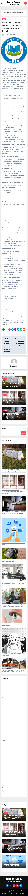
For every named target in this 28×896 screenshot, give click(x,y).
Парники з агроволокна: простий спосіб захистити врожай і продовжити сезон (13, 383)
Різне (4, 19)
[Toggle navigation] (1, 3)
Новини (4, 740)
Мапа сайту (23, 893)
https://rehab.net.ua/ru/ (8, 109)
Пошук (4, 428)
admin (8, 34)
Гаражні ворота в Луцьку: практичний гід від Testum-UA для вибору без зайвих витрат (13, 415)
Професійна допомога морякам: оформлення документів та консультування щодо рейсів (8, 345)
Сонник (10, 893)
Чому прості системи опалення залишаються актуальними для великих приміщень (12, 399)
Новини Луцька (13, 2)
